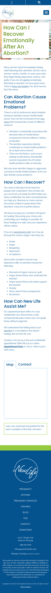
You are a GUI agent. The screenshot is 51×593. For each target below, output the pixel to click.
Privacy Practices (26, 587)
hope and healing (20, 86)
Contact (25, 364)
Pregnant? (25, 489)
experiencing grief (22, 232)
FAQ (26, 518)
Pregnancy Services (25, 501)
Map (10, 364)
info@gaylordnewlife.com (25, 549)
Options (25, 495)
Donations (25, 530)
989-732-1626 (25, 545)
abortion (8, 330)
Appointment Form (13, 346)
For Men (25, 506)
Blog (25, 512)
